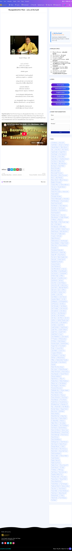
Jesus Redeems (54, 296)
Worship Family (54, 495)
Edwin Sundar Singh (63, 222)
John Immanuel (63, 308)
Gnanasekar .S (54, 247)
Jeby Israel (53, 289)
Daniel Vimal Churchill (56, 203)
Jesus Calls (59, 294)
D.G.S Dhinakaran (55, 201)
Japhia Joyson (64, 285)
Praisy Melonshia (55, 395)
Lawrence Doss (59, 348)
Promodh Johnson (64, 402)
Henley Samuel (61, 259)
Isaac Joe (64, 268)
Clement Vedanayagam (56, 198)
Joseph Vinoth (62, 332)
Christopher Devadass (56, 196)
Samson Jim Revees (55, 430)
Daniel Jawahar (64, 201)
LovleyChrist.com (3, 548)
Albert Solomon (64, 147)
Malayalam (9, 1)
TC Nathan (53, 469)
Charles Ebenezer (55, 189)
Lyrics (17, 5)
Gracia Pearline (61, 254)
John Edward (63, 306)
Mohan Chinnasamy (55, 371)
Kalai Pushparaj (61, 341)
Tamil (5, 1)
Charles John (65, 191)
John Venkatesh (61, 315)
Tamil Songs (54, 472)
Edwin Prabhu (54, 222)
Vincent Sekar (54, 490)
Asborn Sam (61, 161)
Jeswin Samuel (63, 296)
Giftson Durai (54, 245)
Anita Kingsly (54, 154)
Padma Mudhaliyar (64, 381)
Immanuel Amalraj (55, 264)
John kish (67, 317)
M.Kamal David (60, 357)
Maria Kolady (54, 362)
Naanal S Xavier (64, 374)
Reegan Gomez (64, 409)
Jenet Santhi (54, 292)
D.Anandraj (66, 198)
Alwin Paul (57, 149)
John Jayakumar (54, 310)
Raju (52, 406)
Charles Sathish (54, 194)
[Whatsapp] (14, 169)
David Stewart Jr (63, 210)
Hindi (19, 1)
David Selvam (54, 210)
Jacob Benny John (62, 278)
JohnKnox (53, 320)
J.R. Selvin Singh (54, 275)
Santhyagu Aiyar (55, 441)
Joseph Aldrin (61, 325)
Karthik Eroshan (64, 343)
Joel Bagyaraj (54, 301)
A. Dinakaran (54, 142)
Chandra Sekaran (61, 187)
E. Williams (53, 219)
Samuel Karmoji (54, 437)
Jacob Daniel (54, 280)
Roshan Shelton (63, 418)
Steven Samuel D (64, 465)
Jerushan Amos (62, 292)
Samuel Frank (65, 432)
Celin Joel (53, 187)
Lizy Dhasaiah (54, 355)
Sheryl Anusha (54, 448)
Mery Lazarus (54, 369)
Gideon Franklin (64, 243)
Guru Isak (53, 257)
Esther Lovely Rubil (55, 229)
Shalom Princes (62, 444)
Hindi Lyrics (60, 96)
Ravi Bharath (65, 406)
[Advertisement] (25, 25)
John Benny (62, 303)
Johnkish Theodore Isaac (63, 320)
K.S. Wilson (53, 341)
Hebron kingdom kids (62, 257)
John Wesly (60, 317)
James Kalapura (62, 282)
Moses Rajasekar (55, 374)
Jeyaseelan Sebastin (55, 299)
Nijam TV (62, 378)
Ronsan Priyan (54, 418)
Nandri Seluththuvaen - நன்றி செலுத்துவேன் (59, 65)
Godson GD (62, 252)
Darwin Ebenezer (63, 205)
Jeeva (59, 289)
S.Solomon (62, 420)
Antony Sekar (61, 156)
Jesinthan (53, 294)
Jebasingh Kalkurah (63, 287)
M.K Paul (53, 357)
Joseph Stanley (64, 327)
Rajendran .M (64, 404)
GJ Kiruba (59, 236)
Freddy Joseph (61, 233)
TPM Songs (60, 469)
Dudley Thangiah (64, 217)
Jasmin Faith (54, 287)
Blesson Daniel (54, 180)
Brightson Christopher (56, 182)
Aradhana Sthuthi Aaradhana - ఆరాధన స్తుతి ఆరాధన (61, 60)
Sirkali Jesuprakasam (56, 453)
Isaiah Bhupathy (63, 271)
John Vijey (53, 317)
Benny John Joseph (55, 170)
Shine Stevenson (63, 448)
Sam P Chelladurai (64, 425)
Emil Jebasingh (54, 226)
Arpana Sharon (54, 159)
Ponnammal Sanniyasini (56, 388)
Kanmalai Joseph (55, 343)
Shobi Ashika (54, 451)
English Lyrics (60, 92)
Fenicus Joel (54, 233)
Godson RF (53, 254)
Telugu (22, 1)
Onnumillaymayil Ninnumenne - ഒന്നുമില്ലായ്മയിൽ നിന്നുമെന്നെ (60, 73)
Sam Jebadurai (54, 425)
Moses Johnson (65, 371)
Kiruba (52, 348)
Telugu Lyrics (60, 100)
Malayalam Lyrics (60, 88)
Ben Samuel (54, 166)
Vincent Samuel (62, 488)
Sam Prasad (54, 427)
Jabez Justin (54, 278)
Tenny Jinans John (63, 472)
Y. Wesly (62, 495)
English (14, 1)
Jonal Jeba (53, 325)
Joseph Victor (54, 332)
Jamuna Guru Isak (55, 285)
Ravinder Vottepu (55, 409)
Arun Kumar (54, 161)
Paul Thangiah (54, 385)
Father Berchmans (64, 231)
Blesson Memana (63, 180)
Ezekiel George (54, 231)
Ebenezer (60, 219)
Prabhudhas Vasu (55, 390)
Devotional (25, 5)
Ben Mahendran (62, 163)
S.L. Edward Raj (54, 420)
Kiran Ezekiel (62, 346)
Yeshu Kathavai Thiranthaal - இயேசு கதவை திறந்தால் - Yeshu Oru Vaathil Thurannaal (60, 68)
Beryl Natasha (59, 177)
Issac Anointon (54, 273)
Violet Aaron (54, 493)
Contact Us (58, 5)
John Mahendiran (62, 313)
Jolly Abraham (63, 322)
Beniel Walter (61, 166)
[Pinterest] (17, 169)
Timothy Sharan (54, 483)
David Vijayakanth (55, 212)
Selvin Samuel (54, 444)
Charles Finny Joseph (56, 191)
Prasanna (63, 395)
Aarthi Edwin (54, 145)
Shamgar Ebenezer (55, 446)
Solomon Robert (64, 455)
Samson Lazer (65, 430)
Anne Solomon (62, 154)
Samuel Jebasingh (55, 434)
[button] (69, 5)
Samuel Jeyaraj (64, 434)
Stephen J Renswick (55, 460)
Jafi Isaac (61, 280)
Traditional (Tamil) (55, 486)
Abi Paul (66, 145)
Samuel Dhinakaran (55, 432)
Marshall (53, 364)
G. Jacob (53, 236)
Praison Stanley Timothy (56, 392)
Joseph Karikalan (55, 327)
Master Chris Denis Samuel (57, 367)
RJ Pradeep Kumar (55, 404)
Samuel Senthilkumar (56, 439)
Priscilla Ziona (54, 402)
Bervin (52, 177)
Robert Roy (63, 416)
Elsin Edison (58, 224)
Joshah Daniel (54, 334)
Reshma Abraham (55, 413)
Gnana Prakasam (63, 245)
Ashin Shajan (54, 163)
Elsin (52, 224)
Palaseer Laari (54, 383)
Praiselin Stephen (65, 390)
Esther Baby (62, 226)
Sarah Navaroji (64, 441)
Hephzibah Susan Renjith (57, 261)
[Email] (20, 169)
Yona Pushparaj (62, 497)
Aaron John (61, 142)
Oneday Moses (54, 381)
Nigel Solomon (54, 378)
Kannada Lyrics (60, 104)
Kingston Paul (54, 346)
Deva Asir (63, 215)
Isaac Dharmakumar (55, 268)
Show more (43, 181)
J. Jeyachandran (63, 273)
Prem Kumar (64, 397)
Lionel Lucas (62, 350)
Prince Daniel (63, 399)
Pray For (34, 5)
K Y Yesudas (54, 339)
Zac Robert (53, 500)
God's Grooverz (54, 252)
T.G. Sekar (62, 467)
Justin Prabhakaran (55, 336)
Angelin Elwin (63, 152)
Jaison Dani (54, 282)
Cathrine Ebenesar (64, 184)
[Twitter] (11, 169)
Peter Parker (62, 385)
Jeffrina (63, 289)
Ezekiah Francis (65, 229)
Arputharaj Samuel (64, 159)
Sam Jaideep (62, 423)
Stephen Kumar (54, 465)
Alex (52, 149)
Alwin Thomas (65, 149)
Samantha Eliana (62, 427)
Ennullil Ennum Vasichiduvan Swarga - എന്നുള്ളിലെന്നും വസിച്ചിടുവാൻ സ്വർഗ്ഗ (61, 62)
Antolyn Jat (53, 156)
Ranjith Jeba (58, 406)
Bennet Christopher (55, 168)
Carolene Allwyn (55, 184)
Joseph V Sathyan (63, 329)
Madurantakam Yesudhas (62, 360)
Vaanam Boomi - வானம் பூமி (58, 56)
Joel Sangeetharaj (63, 301)
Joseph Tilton (54, 329)
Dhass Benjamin (55, 217)
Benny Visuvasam (63, 175)
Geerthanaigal (64, 240)
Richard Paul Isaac (55, 416)
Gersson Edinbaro (55, 243)
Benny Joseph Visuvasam (56, 173)
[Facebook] (9, 169)
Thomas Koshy (54, 479)
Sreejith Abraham (55, 458)
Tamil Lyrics (60, 85)
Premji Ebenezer (54, 399)
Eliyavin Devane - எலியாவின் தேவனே (60, 53)
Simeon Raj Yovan (63, 451)
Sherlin (63, 446)
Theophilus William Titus (56, 474)
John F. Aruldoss (54, 308)
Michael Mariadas (63, 369)
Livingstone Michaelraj (56, 353)
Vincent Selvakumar (63, 490)
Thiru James (63, 476)
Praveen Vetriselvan (55, 397)
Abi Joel (61, 145)
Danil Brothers (54, 205)
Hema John (53, 259)
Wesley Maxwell (62, 493)
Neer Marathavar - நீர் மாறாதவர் (59, 55)
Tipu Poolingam (63, 483)
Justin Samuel (65, 336)
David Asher (54, 208)
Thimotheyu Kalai (55, 476)
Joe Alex (64, 299)
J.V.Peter (62, 275)
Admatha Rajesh (55, 147)
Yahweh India (54, 497)
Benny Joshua (54, 175)
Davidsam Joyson (55, 215)
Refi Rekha (61, 411)
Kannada (27, 1)
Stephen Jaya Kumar (55, 462)
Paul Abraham (63, 383)
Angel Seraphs (54, 152)
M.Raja (52, 360)
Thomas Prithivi (63, 479)
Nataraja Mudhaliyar (56, 376)
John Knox (53, 313)
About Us (49, 5)
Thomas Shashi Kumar (56, 481)
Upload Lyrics (41, 5)
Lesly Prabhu (54, 350)
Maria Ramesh (62, 362)
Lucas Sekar (62, 355)
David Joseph (62, 208)
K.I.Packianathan (62, 339)
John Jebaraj (63, 310)
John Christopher (55, 306)
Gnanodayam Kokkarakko (57, 250)
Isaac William (54, 271)
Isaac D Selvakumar (55, 266)
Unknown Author (65, 486)
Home (1, 1)
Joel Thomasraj (54, 303)
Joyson (60, 334)
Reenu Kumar (54, 411)
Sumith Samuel (54, 467)
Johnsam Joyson (54, 322)
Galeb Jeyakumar (55, 240)
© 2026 (9, 548)
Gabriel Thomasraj (55, 238)
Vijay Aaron (54, 488)
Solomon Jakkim (55, 455)
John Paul (53, 315)
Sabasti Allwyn (54, 423)
